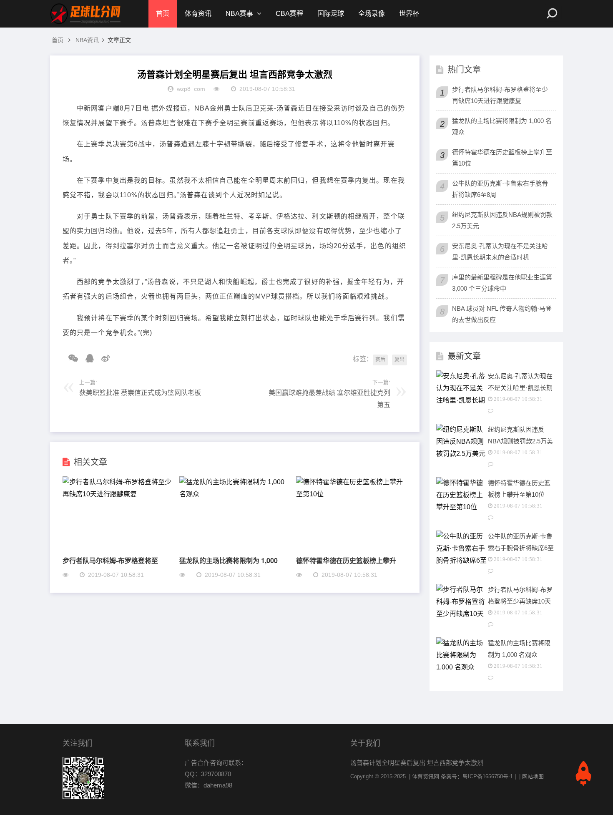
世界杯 (409, 13)
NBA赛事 (239, 13)
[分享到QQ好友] (87, 358)
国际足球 (330, 13)
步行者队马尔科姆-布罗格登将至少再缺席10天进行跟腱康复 (500, 95)
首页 (162, 13)
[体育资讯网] (85, 14)
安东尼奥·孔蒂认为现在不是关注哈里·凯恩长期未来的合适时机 (500, 251)
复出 (399, 359)
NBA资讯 (87, 40)
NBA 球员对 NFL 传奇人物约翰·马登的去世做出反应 (502, 314)
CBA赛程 (289, 13)
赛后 (380, 359)
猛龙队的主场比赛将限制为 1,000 (228, 560)
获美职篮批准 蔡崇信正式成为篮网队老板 (140, 392)
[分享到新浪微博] (102, 358)
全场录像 (371, 13)
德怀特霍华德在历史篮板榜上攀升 (346, 560)
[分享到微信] (70, 358)
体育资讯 (198, 13)
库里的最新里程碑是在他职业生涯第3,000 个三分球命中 (502, 283)
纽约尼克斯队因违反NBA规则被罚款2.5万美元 (502, 220)
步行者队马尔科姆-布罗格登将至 (110, 560)
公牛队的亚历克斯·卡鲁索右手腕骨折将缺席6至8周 (500, 189)
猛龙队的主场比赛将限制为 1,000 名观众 (502, 126)
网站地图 (533, 776)
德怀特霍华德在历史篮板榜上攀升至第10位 (502, 157)
